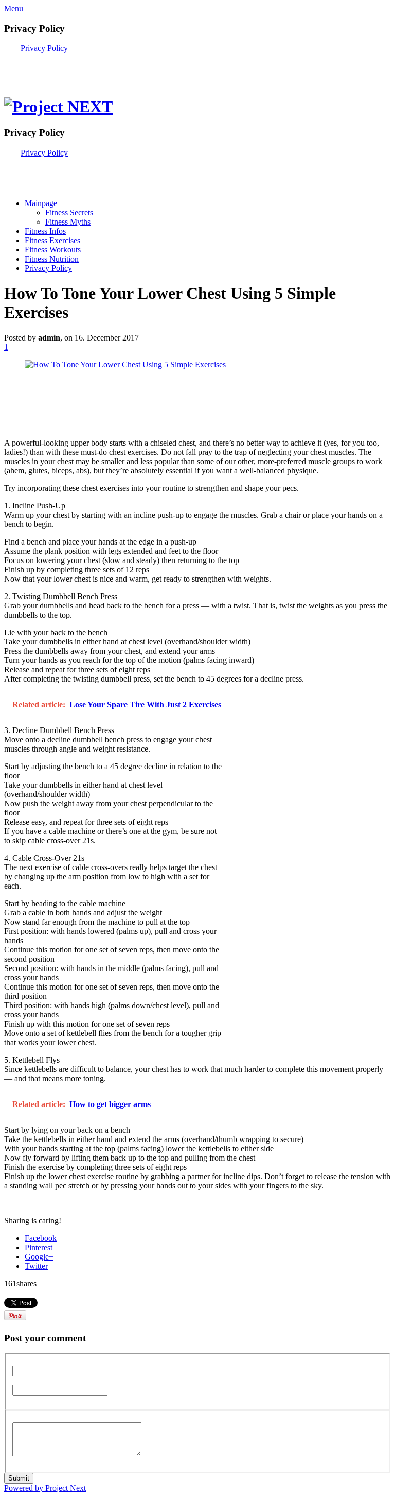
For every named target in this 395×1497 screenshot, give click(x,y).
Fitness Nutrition (52, 258)
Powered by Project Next (45, 1488)
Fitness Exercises (52, 240)
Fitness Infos (45, 231)
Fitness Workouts (53, 249)
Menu (13, 8)
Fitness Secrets (69, 212)
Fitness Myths (68, 221)
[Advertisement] (124, 68)
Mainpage (41, 203)
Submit (18, 1478)
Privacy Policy (44, 48)
